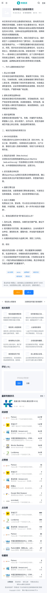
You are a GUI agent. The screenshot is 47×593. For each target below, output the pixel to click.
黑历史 (28, 276)
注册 (27, 383)
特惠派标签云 (34, 582)
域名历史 (36, 272)
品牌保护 (27, 272)
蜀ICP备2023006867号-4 (30, 590)
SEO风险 (10, 272)
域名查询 (19, 276)
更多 (42, 396)
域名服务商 (28, 13)
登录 (43, 3)
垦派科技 (18, 582)
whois (18, 272)
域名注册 (25, 582)
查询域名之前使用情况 (25, 283)
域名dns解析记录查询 (23, 584)
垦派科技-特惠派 (10, 283)
